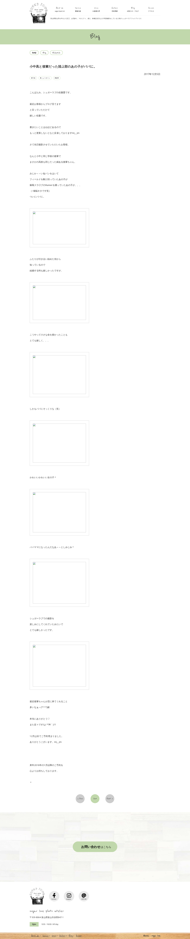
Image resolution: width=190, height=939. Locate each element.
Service (78, 9)
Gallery (114, 9)
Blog (133, 9)
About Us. (60, 9)
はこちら (96, 847)
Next (109, 798)
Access (151, 9)
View (95, 798)
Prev (81, 798)
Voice (96, 9)
